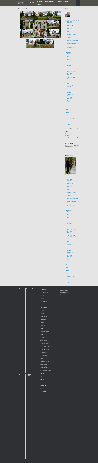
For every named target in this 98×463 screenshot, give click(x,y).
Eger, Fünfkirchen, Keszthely (71, 71)
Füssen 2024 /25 (69, 22)
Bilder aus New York (69, 73)
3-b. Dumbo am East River (71, 78)
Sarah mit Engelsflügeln (70, 64)
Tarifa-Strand (68, 110)
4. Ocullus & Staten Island (71, 82)
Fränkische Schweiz (70, 25)
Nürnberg (68, 41)
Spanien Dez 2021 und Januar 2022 (64, 1)
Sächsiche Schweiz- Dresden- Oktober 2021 (48, 312)
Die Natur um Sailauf (70, 65)
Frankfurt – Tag (69, 98)
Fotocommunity (62, 294)
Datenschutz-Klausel (69, 122)
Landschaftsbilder (69, 52)
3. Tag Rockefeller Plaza (71, 77)
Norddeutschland (69, 28)
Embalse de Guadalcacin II (70, 118)
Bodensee (68, 29)
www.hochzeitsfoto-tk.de (69, 149)
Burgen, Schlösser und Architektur (72, 40)
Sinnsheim (68, 31)
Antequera (67, 113)
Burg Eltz (68, 35)
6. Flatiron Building (70, 85)
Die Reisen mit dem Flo (70, 21)
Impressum (39, 4)
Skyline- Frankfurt (69, 100)
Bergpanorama (69, 53)
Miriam (68, 91)
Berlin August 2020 (70, 32)
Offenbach (68, 101)
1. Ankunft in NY (69, 74)
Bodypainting (69, 92)
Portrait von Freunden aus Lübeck (71, 94)
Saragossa (67, 106)
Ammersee (68, 26)
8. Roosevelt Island (70, 88)
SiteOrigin (51, 460)
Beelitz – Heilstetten (70, 49)
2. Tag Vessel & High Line (71, 76)
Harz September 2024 (70, 23)
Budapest (68, 70)
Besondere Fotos (68, 50)
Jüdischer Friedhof (70, 38)
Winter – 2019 (69, 58)
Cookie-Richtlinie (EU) (69, 124)
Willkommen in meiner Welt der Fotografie (46, 1)
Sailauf (68, 67)
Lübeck (68, 95)
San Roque (67, 107)
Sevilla (67, 104)
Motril (67, 109)
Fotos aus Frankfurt (69, 97)
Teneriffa (68, 55)
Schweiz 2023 (69, 56)
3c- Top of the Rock (70, 80)
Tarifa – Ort (67, 112)
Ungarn (67, 68)
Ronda (67, 115)
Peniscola (67, 116)
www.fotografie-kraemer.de (69, 152)
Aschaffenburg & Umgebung (70, 62)
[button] (78, 3)
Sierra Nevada (68, 119)
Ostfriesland (68, 37)
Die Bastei (68, 46)
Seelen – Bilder (68, 89)
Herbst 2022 (68, 59)
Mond (67, 61)
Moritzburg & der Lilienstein (71, 47)
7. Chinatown (69, 86)
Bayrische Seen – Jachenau (71, 34)
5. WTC (68, 83)
